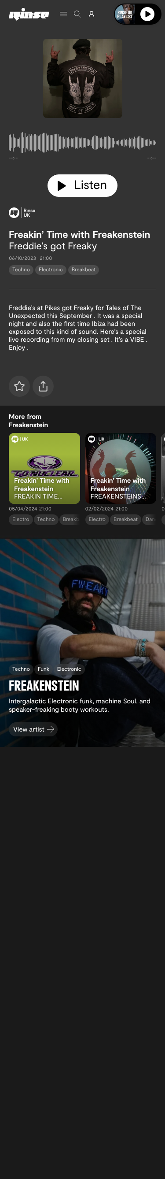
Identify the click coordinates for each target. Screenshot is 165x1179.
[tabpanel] (82, 144)
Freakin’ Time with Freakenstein (79, 234)
